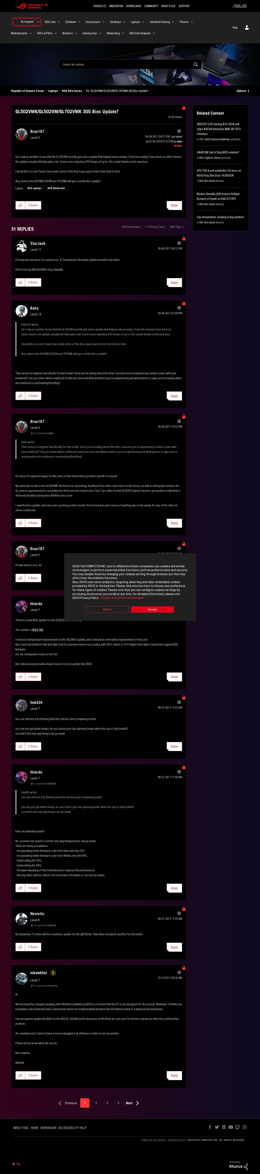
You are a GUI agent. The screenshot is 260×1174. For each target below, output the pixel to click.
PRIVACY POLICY (177, 1140)
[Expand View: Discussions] (103, 22)
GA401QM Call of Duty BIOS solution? (218, 152)
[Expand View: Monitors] (76, 33)
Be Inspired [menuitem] (27, 21)
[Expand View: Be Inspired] (38, 22)
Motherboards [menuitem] (19, 33)
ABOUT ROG (20, 1128)
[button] (20, 205)
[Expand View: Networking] (123, 33)
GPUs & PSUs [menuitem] (45, 33)
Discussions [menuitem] (93, 22)
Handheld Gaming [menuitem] (160, 22)
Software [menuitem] (70, 22)
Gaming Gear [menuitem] (89, 33)
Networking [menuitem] (113, 33)
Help (235, 27)
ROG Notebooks (56, 188)
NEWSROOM (48, 1128)
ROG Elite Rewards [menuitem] (140, 33)
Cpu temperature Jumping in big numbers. (221, 217)
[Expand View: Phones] (192, 22)
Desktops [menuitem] (115, 22)
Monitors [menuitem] (67, 33)
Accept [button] (152, 609)
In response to (44, 433)
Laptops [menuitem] (135, 22)
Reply (174, 205)
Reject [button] (107, 609)
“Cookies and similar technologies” (122, 598)
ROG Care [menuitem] (50, 22)
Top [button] (18, 1164)
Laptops (53, 91)
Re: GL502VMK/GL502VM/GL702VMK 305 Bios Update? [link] (117, 91)
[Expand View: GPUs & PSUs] (56, 33)
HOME (34, 1128)
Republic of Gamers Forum (27, 91)
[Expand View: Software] (79, 22)
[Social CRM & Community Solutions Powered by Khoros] (239, 1165)
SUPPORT (184, 6)
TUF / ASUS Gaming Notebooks (214, 139)
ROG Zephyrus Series (209, 157)
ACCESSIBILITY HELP (72, 1128)
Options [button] (241, 91)
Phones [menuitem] (184, 22)
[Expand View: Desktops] (124, 22)
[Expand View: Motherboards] (30, 33)
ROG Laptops (34, 188)
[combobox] (130, 64)
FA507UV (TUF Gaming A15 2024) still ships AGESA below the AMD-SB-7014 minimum (218, 129)
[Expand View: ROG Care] (59, 22)
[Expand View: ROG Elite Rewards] (154, 33)
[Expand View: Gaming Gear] (100, 33)
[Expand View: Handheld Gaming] (173, 22)
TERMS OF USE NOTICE (153, 1140)
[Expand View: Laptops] (143, 22)
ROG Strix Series (72, 91)
